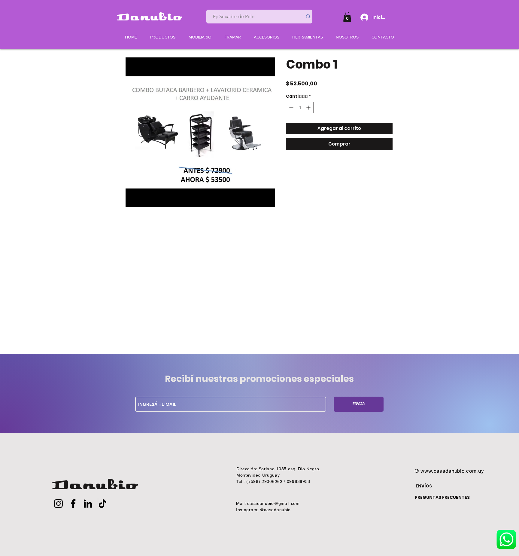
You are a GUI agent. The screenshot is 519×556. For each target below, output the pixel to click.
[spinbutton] (299, 107)
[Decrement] (290, 107)
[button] (347, 17)
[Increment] (309, 107)
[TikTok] (102, 503)
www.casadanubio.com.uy (452, 471)
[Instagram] (58, 503)
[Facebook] (73, 503)
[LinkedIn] (88, 503)
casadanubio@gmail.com (273, 503)
